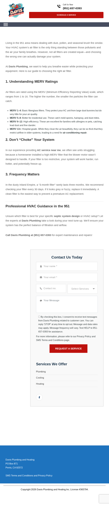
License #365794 (79, 489)
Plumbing (41, 371)
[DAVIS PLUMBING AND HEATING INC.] (15, 10)
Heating (40, 384)
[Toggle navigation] (5, 24)
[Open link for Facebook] (39, 397)
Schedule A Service (66, 15)
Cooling (40, 378)
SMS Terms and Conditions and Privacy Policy (29, 475)
